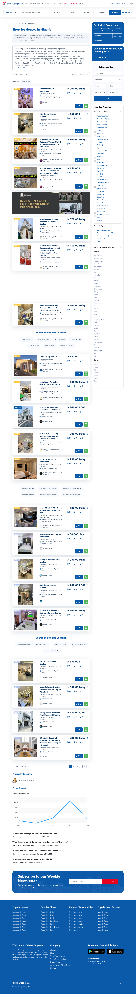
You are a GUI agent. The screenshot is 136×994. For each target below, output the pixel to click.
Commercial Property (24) (105, 233)
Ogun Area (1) (101, 197)
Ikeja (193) (100, 159)
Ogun (96, 372)
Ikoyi (35, 61)
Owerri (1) (100, 203)
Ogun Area (38, 63)
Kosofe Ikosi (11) (102, 180)
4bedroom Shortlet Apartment (48, 89)
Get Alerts (128, 12)
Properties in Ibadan (48, 924)
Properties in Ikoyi (47, 918)
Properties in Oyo (18, 927)
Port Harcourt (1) (102, 206)
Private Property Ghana (96, 961)
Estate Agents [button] (56, 4)
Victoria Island (20, 65)
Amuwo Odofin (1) (103, 139)
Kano (95, 384)
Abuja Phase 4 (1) (102, 125)
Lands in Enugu (103, 924)
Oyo (95, 370)
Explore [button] (80, 4)
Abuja (96, 367)
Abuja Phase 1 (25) (103, 116)
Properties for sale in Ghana (48, 488)
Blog (52, 953)
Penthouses (75, 51)
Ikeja (81, 59)
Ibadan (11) (100, 157)
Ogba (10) (100, 191)
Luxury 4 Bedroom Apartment (48, 460)
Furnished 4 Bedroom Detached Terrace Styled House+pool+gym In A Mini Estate (50, 143)
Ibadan (76, 59)
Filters (116, 12)
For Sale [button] (27, 4)
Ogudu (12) (101, 194)
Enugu (96, 375)
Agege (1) (100, 130)
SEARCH (108, 99)
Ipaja (45, 61)
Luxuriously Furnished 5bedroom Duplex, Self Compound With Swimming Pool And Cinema (50, 251)
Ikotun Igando (26, 61)
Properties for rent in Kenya (71, 495)
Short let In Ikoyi (50, 346)
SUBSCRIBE (117, 36)
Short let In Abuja (43, 339)
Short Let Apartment (48, 356)
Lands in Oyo (102, 918)
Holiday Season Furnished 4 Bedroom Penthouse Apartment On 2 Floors (51, 170)
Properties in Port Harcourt (50, 927)
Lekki (78, 61)
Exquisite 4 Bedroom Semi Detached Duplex (50, 408)
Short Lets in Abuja (76, 927)
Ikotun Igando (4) (102, 165)
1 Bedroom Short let (23, 644)
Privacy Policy (55, 962)
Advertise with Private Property (61, 965)
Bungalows (19, 51)
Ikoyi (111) (100, 168)
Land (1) (99, 242)
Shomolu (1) (101, 209)
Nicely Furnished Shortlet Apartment (50, 535)
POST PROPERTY (117, 4)
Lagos (96, 364)
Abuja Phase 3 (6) (102, 122)
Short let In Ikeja (60, 339)
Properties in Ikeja (47, 912)
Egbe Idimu (50, 59)
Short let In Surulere (66, 346)
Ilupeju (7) (100, 171)
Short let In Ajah (34, 346)
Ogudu (31, 63)
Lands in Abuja (103, 915)
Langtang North (69, 61)
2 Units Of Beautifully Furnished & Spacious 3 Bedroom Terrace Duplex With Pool (50, 741)
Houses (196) (101, 239)
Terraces (65, 54)
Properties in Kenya (28, 495)
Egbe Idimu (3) (101, 148)
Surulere (78, 63)
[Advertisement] (68, 286)
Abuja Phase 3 (43, 56)
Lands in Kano (103, 930)
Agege (73, 56)
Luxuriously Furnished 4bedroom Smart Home (50, 383)
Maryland (18, 63)
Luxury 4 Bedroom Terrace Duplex (51, 561)
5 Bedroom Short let (51, 651)
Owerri (52, 63)
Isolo (50, 61)
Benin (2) (100, 145)
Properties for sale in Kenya (48, 495)
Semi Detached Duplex (39, 54)
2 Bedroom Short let (41, 644)
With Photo (26, 82)
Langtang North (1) (103, 183)
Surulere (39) (101, 211)
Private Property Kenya (96, 964)
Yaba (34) (100, 220)
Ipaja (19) (100, 174)
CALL (79, 106)
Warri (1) (99, 217)
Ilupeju (40, 61)
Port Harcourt (61, 63)
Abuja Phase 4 (54, 56)
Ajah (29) (100, 133)
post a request (102, 57)
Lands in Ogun (103, 921)
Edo (95, 381)
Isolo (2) (99, 177)
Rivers (96, 378)
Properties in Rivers (19, 918)
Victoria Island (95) (103, 214)
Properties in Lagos (19, 912)
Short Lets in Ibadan (76, 924)
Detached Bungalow (31, 51)
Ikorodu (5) (100, 162)
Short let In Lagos (27, 339)
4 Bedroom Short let (79, 644)
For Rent (33, 4)
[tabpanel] (25, 98)
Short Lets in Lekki (75, 915)
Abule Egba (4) (102, 128)
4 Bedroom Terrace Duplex (48, 586)
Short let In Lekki (75, 339)
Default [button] (82, 75)
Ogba (25, 63)
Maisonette (66, 51)
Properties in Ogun (19, 924)
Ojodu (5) (100, 200)
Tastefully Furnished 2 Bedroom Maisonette (49, 435)
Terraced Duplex (55, 54)
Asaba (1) (100, 142)
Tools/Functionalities (57, 956)
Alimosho (18, 59)
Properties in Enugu (19, 930)
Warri (28, 65)
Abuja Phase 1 (20, 56)
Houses (62, 49)
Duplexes (57, 51)
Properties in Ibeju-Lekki (49, 921)
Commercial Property (37, 49)
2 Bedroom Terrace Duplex (48, 115)
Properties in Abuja (19, 915)
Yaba (33, 65)
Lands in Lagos (103, 912)
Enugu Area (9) (102, 151)
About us (53, 950)
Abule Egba (65, 56)
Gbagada (69, 59)
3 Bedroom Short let (60, 644)
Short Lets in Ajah (75, 921)
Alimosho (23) (101, 136)
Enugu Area (60, 59)
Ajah (78, 56)
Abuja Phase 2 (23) (103, 119)
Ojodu (46, 63)
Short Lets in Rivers (76, 930)
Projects (46, 4)
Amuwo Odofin (28, 59)
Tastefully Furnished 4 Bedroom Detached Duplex (49, 221)
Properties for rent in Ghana (72, 488)
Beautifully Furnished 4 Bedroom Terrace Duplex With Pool (50, 689)
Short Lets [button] (40, 4)
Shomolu (70, 63)
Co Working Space (21, 49)
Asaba (37, 59)
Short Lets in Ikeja (75, 912)
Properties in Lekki (47, 915)
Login (131, 4)
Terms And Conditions (58, 959)
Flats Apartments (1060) (104, 236)
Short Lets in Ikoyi (75, 918)
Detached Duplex (46, 51)
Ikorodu (18, 61)
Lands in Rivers (103, 927)
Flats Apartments (52, 49)
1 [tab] (25, 131)
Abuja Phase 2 (31, 56)
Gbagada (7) (101, 154)
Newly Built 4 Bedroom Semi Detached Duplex (50, 713)
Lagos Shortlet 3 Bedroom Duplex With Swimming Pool (51, 510)
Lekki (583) (100, 185)
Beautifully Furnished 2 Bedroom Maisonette (50, 306)
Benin (43, 59)
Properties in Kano (19, 921)
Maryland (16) (101, 188)
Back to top (117, 983)
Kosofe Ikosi (57, 61)
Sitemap (53, 968)
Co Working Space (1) (104, 230)
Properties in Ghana (28, 488)
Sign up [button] (126, 4)
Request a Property (69, 4)
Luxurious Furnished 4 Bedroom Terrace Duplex (50, 611)
